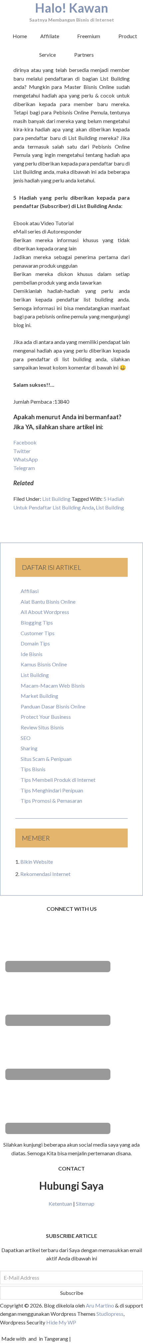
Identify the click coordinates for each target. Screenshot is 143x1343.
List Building (56, 499)
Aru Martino (100, 1305)
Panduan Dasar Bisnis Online (53, 706)
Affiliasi (30, 591)
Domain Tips (35, 643)
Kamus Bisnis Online (44, 664)
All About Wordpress (45, 612)
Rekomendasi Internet (45, 874)
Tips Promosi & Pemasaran (51, 800)
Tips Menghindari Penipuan (52, 790)
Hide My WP (61, 1322)
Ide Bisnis (32, 654)
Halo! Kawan (71, 7)
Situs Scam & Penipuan (46, 759)
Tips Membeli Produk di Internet (58, 779)
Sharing (29, 748)
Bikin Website (36, 861)
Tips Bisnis (33, 769)
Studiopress (109, 1313)
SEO (26, 738)
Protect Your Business (46, 716)
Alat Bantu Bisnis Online (48, 601)
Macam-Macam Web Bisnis (53, 685)
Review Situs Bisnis (42, 727)
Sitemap (85, 1203)
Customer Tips (38, 633)
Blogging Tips (37, 622)
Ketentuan (60, 1203)
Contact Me (71, 1220)
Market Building (39, 696)
